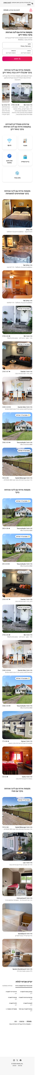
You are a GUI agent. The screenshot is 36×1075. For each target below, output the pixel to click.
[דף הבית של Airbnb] (30, 10)
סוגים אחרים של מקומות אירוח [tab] (23, 986)
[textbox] (25, 53)
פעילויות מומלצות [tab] (7, 986)
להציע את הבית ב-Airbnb (11, 10)
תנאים (14, 1065)
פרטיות (20, 1065)
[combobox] (17, 46)
